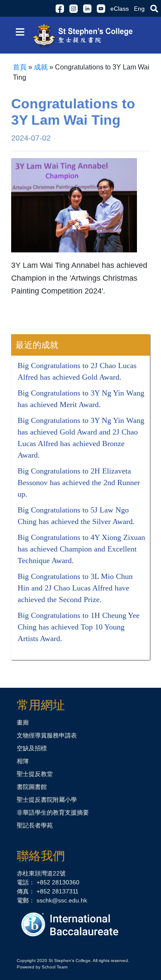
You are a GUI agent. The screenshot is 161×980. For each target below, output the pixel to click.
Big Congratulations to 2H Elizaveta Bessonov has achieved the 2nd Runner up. (79, 482)
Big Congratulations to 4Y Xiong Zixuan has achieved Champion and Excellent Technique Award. (81, 549)
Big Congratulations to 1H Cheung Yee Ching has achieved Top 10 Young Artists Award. (79, 627)
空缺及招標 (32, 748)
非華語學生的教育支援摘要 (53, 812)
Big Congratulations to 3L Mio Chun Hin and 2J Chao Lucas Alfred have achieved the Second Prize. (75, 588)
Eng (139, 8)
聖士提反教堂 (35, 773)
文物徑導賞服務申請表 (47, 735)
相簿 (23, 761)
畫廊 (23, 722)
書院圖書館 (32, 786)
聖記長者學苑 (35, 825)
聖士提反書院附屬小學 (47, 799)
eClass (119, 8)
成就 (41, 67)
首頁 (20, 67)
